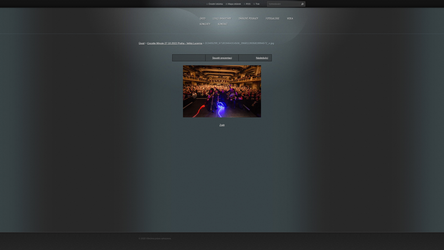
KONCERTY (205, 24)
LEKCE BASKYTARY (222, 18)
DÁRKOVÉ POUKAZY (248, 18)
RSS (248, 4)
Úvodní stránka (216, 4)
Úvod (202, 18)
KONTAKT (223, 24)
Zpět (222, 125)
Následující (262, 57)
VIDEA (290, 18)
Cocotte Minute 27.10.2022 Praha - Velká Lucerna (174, 43)
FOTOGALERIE (273, 18)
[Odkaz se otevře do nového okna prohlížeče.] (222, 91)
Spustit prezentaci (222, 57)
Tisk (257, 4)
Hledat (302, 4)
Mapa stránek (234, 4)
